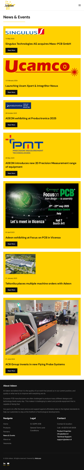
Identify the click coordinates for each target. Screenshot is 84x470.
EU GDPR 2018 (35, 424)
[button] (80, 5)
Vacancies (7, 443)
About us (6, 439)
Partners (6, 431)
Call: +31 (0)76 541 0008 (66, 428)
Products (6, 428)
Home (5, 424)
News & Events (9, 435)
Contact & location (64, 424)
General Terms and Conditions (37, 429)
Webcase (38, 458)
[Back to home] (9, 5)
